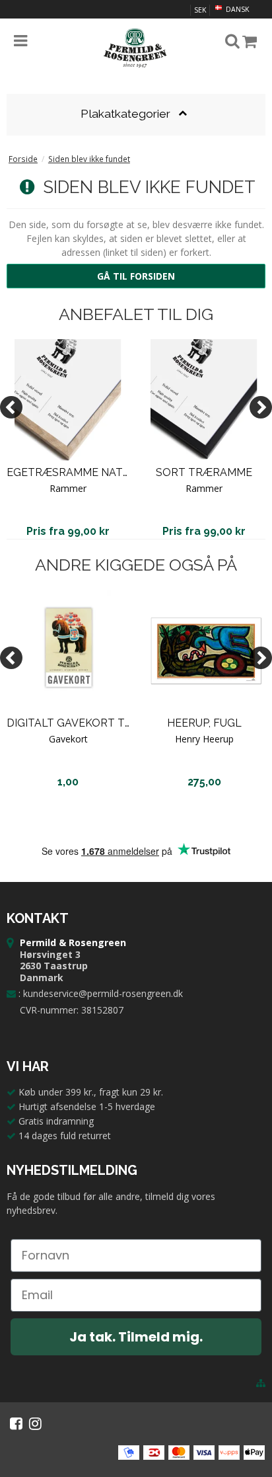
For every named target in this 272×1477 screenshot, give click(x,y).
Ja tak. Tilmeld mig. (136, 1337)
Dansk (236, 9)
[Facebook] (16, 1423)
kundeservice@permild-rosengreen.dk (103, 993)
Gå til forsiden (136, 276)
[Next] (261, 407)
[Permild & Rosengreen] (136, 48)
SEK (200, 10)
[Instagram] (35, 1423)
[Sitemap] (260, 1383)
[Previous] (11, 407)
